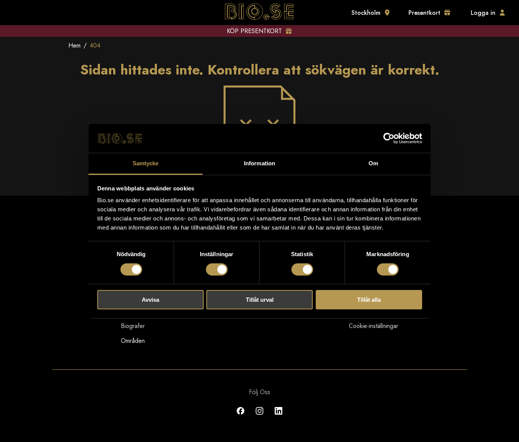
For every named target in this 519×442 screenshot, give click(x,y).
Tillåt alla (369, 299)
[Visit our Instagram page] (259, 416)
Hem (74, 45)
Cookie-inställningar (373, 326)
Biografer (133, 326)
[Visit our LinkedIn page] (278, 416)
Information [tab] (259, 163)
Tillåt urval (260, 299)
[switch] (217, 269)
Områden (133, 340)
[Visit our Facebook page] (240, 416)
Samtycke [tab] (146, 163)
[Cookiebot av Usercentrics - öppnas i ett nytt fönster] (389, 138)
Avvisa (150, 299)
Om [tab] (373, 163)
